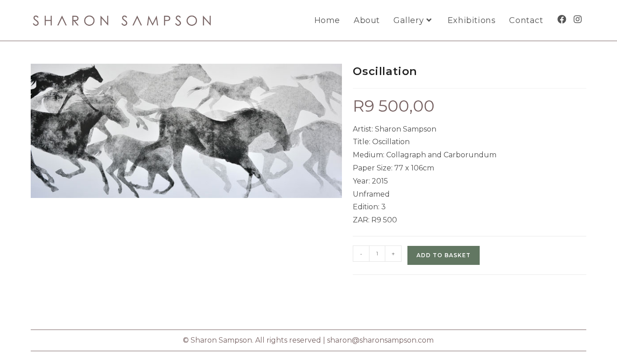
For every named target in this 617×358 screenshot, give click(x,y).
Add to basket (443, 255)
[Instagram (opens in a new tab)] (577, 19)
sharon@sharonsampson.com (380, 340)
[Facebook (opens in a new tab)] (562, 19)
